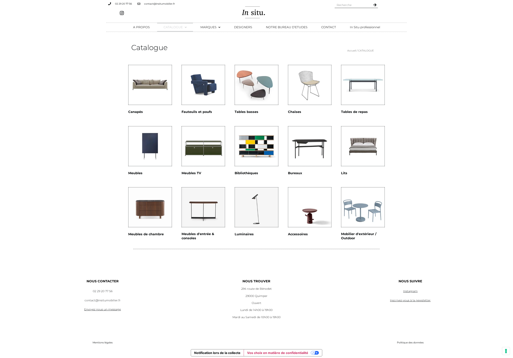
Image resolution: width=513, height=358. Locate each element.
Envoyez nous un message (102, 309)
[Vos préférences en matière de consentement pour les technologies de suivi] (506, 351)
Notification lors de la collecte (217, 353)
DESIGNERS (243, 27)
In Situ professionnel (365, 27)
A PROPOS (141, 27)
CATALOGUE (173, 27)
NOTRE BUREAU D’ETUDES (286, 27)
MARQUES (208, 27)
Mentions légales (103, 342)
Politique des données (410, 342)
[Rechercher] (375, 5)
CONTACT (328, 27)
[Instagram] (121, 13)
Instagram (410, 291)
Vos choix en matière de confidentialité (277, 353)
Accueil (351, 50)
